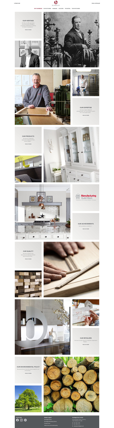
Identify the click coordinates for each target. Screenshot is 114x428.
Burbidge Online (48, 419)
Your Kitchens (76, 8)
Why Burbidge (38, 8)
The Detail (67, 8)
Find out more (28, 29)
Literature (17, 3)
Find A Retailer (96, 3)
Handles (54, 8)
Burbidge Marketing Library (50, 421)
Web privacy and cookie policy (51, 425)
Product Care (47, 423)
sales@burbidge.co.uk (79, 426)
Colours (61, 8)
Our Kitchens (47, 8)
